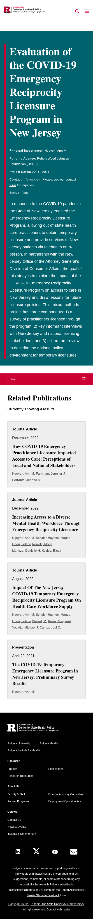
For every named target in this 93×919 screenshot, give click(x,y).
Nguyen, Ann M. (55, 150)
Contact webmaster (58, 909)
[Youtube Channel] (55, 852)
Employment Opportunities (64, 801)
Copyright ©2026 (18, 904)
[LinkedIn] (18, 851)
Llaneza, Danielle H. (26, 550)
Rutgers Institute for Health (23, 750)
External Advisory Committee (66, 794)
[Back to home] (37, 728)
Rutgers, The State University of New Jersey (57, 904)
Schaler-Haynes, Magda (53, 538)
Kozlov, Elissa (51, 550)
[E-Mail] (73, 851)
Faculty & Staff (16, 794)
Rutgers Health (49, 743)
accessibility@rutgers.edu (24, 890)
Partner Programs (18, 801)
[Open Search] (77, 11)
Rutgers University (18, 743)
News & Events (16, 826)
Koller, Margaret (59, 621)
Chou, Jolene (21, 544)
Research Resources (20, 775)
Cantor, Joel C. (50, 627)
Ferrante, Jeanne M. (27, 480)
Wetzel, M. (39, 621)
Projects (12, 768)
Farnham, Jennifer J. (51, 473)
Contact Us (14, 819)
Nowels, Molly (42, 544)
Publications (55, 768)
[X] (36, 852)
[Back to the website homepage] (24, 10)
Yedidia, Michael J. (25, 627)
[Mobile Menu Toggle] (87, 11)
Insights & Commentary (21, 833)
